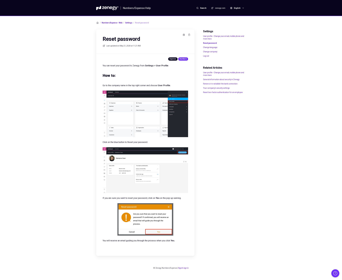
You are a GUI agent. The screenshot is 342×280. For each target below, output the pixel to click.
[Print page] (184, 35)
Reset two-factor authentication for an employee (223, 92)
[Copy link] (189, 35)
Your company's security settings (216, 88)
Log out (206, 56)
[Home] (107, 8)
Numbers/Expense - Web (112, 23)
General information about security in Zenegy (221, 79)
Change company (210, 52)
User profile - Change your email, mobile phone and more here (223, 37)
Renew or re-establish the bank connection (220, 84)
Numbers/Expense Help (137, 8)
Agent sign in (183, 268)
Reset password (142, 23)
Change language (210, 47)
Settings (128, 23)
